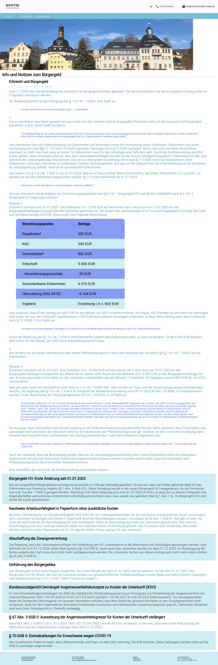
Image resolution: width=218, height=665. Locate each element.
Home (8, 16)
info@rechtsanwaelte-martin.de (200, 6)
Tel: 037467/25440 (78, 657)
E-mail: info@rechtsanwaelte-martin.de (84, 660)
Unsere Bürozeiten (183, 657)
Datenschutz (137, 660)
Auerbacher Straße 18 (28, 659)
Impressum (136, 659)
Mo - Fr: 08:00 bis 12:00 (185, 659)
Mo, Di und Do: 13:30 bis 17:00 (187, 660)
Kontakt (135, 657)
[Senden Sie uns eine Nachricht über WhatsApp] (151, 8)
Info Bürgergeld (43, 16)
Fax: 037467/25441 (78, 659)
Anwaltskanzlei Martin (29, 657)
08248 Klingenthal (27, 660)
